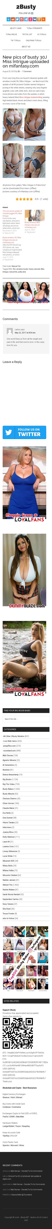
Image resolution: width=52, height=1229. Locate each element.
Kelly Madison (9, 837)
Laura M (6, 842)
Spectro (6, 1145)
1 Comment (26, 71)
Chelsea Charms (9, 798)
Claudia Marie (8, 808)
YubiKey (6, 1136)
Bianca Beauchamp (11, 774)
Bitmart (19, 1097)
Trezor (18, 1126)
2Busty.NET (24, 1217)
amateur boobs (22, 269)
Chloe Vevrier (8, 803)
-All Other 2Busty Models (13, 736)
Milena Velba (8, 870)
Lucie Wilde (8, 856)
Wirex (21, 1145)
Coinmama (16, 1107)
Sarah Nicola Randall (11, 894)
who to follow (8, 918)
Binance (6, 1097)
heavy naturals (34, 269)
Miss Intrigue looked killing (30, 97)
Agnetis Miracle (9, 760)
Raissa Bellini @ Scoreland (22, 1195)
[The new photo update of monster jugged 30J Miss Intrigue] (14, 222)
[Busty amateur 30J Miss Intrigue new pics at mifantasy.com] (14, 248)
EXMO (12, 1116)
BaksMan (20, 1116)
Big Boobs (7, 779)
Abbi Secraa (8, 755)
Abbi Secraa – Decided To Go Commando (26, 1171)
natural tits (13, 272)
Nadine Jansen (9, 880)
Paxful (5, 1116)
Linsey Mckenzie (10, 851)
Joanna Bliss (8, 832)
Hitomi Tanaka (9, 822)
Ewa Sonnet (8, 818)
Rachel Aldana (9, 889)
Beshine (6, 770)
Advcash (14, 1145)
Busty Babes (8, 789)
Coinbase (7, 1107)
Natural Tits (16, 266)
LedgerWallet (8, 1126)
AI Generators (8, 765)
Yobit (13, 1097)
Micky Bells (8, 866)
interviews (7, 827)
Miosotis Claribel (10, 875)
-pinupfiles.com (9, 746)
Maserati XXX (8, 861)
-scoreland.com (9, 750)
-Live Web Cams (10, 741)
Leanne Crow (8, 846)
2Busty (26, 6)
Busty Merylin (8, 794)
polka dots (22, 272)
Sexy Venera (8, 904)
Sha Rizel (7, 909)
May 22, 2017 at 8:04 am (25, 333)
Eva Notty (7, 813)
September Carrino (11, 899)
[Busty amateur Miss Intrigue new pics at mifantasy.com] (35, 215)
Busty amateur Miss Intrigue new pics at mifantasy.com (32, 224)
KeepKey (26, 1126)
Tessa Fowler (8, 913)
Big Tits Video (9, 784)
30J (14, 269)
